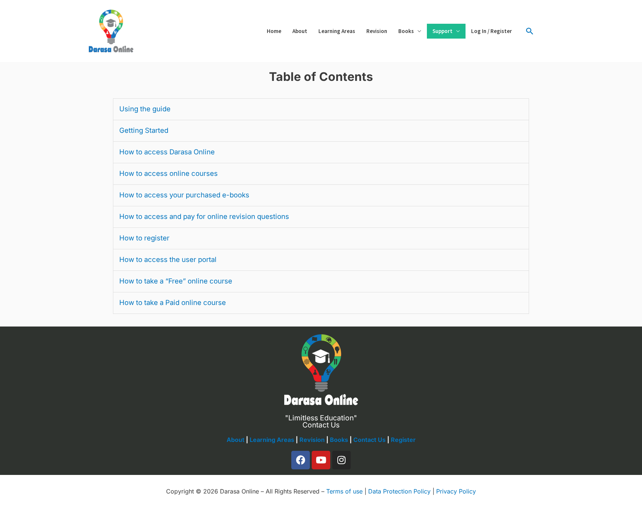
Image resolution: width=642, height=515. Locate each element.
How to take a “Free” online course (175, 281)
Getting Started (143, 130)
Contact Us (369, 439)
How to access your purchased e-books (184, 195)
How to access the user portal (168, 259)
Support (442, 31)
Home (274, 31)
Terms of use (344, 491)
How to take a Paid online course (172, 302)
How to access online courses (168, 173)
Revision (376, 31)
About (299, 31)
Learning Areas (336, 31)
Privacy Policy (456, 491)
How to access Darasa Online (167, 152)
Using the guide (145, 109)
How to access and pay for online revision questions (204, 216)
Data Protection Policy (399, 491)
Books (406, 31)
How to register (144, 238)
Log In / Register (491, 31)
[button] (530, 31)
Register (403, 439)
